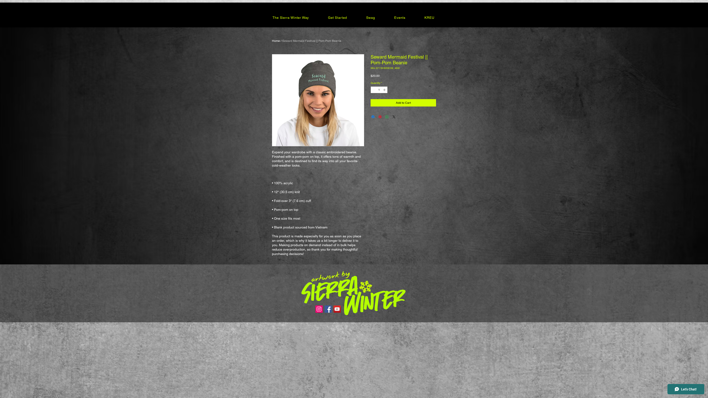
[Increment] (384, 90)
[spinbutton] (379, 90)
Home (276, 41)
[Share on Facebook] (373, 117)
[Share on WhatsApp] (387, 117)
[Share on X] (394, 117)
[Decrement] (373, 90)
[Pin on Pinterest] (380, 117)
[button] (291, 17)
